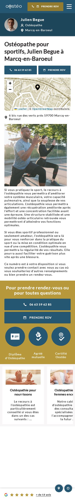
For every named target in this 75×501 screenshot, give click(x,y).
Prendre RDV (50, 6)
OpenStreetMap (42, 109)
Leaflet (22, 109)
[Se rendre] (59, 488)
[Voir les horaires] (68, 488)
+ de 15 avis (43, 494)
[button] (38, 87)
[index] (14, 6)
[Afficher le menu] (69, 6)
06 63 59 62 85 (22, 70)
